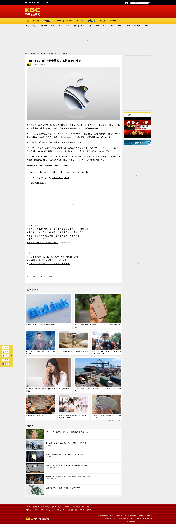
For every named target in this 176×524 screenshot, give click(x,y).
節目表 (28, 507)
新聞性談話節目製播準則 (72, 507)
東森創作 (90, 510)
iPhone (39, 276)
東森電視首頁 (29, 510)
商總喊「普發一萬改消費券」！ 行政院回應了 (106, 417)
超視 (69, 510)
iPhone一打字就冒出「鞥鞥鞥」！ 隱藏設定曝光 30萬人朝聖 (98, 326)
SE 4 (45, 276)
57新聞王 (58, 21)
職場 (119, 26)
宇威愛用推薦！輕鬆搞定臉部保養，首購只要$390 (73, 417)
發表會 (50, 276)
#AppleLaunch (56, 172)
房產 (82, 26)
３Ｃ (104, 26)
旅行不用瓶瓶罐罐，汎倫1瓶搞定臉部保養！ (73, 353)
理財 (97, 26)
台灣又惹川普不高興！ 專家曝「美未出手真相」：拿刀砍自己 (56, 232)
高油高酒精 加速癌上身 (35, 415)
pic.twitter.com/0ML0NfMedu (75, 172)
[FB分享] (5, 348)
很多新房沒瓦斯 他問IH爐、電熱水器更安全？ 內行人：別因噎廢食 (58, 229)
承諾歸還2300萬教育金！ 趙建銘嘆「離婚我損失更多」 (106, 353)
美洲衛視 (74, 510)
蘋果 (34, 276)
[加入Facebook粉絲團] (5, 361)
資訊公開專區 (86, 507)
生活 (112, 26)
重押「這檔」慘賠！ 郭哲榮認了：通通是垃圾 (40, 353)
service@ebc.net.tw (147, 518)
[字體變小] (5, 356)
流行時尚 (137, 26)
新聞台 (37, 510)
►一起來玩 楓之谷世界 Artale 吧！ (42, 242)
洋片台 (64, 510)
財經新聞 (36, 21)
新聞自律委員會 (46, 507)
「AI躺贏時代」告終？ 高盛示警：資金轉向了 (49, 264)
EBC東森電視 (30, 2)
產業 (52, 26)
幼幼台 (53, 510)
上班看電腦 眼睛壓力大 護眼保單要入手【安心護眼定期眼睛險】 (48, 390)
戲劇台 (48, 510)
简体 (47, 2)
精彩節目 (103, 21)
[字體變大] (5, 352)
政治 (60, 26)
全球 (67, 26)
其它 (146, 26)
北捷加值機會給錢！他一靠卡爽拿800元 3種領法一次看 (53, 257)
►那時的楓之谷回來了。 (38, 239)
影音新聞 (44, 26)
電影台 (59, 510)
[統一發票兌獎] (137, 144)
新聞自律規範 (57, 507)
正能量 (127, 26)
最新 (27, 26)
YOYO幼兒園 (83, 510)
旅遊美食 (113, 21)
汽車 (89, 26)
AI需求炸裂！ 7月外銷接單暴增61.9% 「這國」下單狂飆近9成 (98, 390)
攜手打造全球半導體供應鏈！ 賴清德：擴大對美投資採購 (54, 236)
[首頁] (32, 11)
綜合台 (42, 510)
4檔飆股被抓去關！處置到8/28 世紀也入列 (48, 260)
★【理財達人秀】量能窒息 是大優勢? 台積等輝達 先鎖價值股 (53, 142)
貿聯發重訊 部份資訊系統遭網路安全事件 (42, 325)
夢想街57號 (80, 21)
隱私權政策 (149, 515)
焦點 (34, 26)
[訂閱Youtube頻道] (5, 364)
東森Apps (40, 2)
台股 (74, 26)
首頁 (27, 21)
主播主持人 (35, 507)
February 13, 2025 (60, 177)
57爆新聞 (68, 21)
